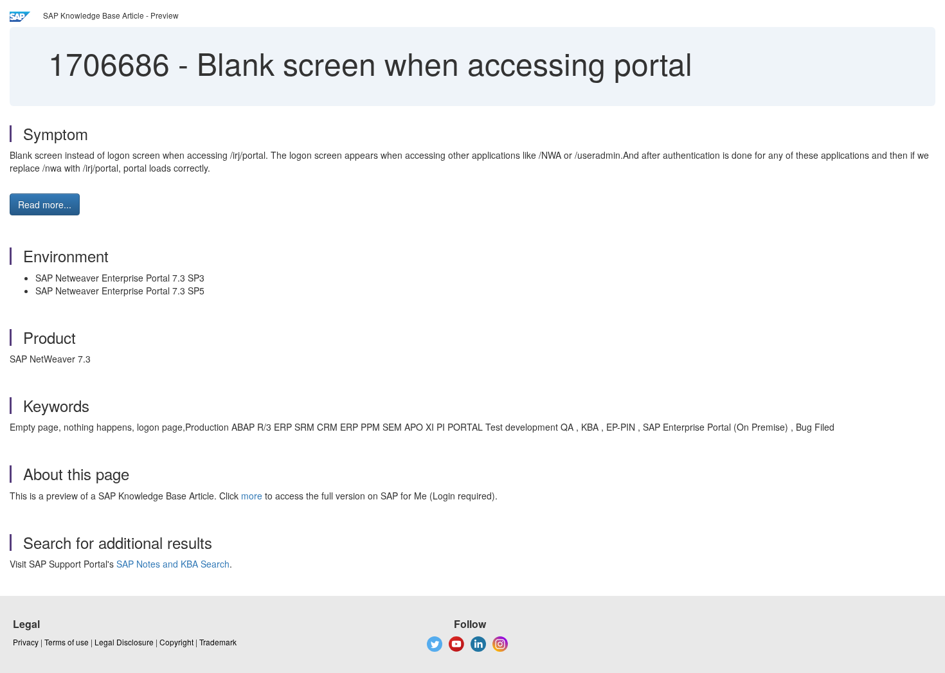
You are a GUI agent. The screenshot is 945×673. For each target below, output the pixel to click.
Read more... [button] (44, 204)
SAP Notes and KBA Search (173, 563)
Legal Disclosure (124, 641)
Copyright (176, 641)
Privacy (26, 641)
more (251, 495)
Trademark (218, 641)
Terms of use (66, 641)
